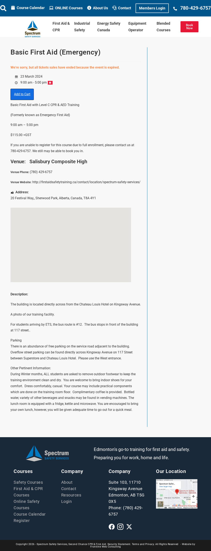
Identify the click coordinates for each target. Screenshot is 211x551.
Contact (124, 8)
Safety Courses (28, 482)
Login (66, 501)
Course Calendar (31, 8)
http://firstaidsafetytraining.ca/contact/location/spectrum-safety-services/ (86, 182)
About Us (100, 8)
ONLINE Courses (69, 8)
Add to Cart (22, 94)
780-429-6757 (195, 8)
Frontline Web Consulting (105, 546)
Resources (71, 495)
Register (22, 520)
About (67, 482)
